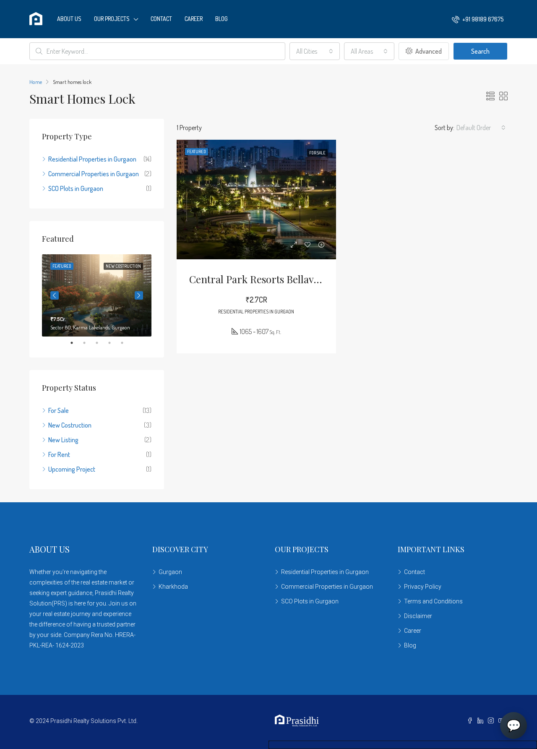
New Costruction (69, 425)
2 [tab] (88, 343)
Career (194, 18)
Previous (54, 295)
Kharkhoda (173, 586)
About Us (69, 18)
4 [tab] (113, 343)
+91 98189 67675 (482, 19)
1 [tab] (76, 343)
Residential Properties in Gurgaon (92, 159)
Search (480, 51)
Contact (161, 18)
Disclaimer (418, 616)
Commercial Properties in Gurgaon (93, 174)
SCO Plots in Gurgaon (75, 188)
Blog (221, 18)
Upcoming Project (71, 469)
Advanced (428, 51)
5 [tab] (126, 343)
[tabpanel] (96, 295)
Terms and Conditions (433, 601)
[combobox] (314, 51)
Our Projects (112, 18)
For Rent (59, 454)
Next (139, 295)
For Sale (58, 410)
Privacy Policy (422, 586)
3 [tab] (101, 343)
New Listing (63, 440)
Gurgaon (170, 572)
